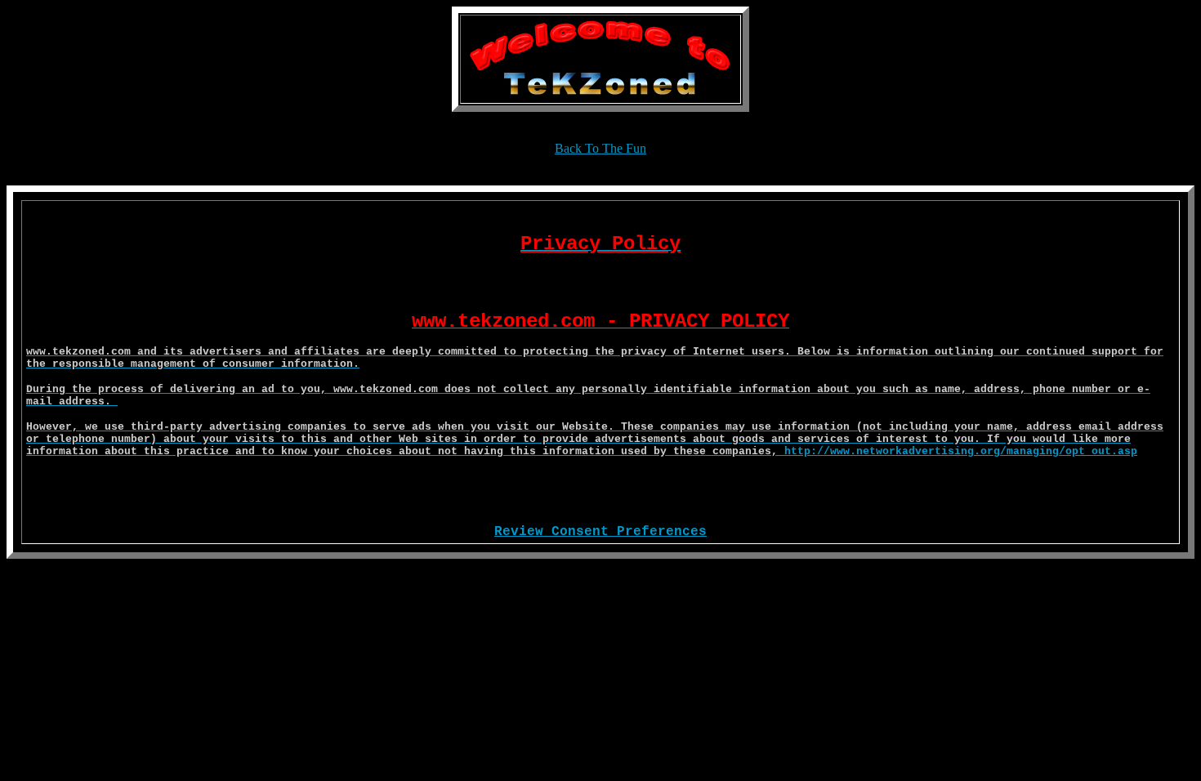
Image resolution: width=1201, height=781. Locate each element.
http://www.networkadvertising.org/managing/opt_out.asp (960, 451)
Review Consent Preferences (600, 531)
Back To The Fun (594, 340)
